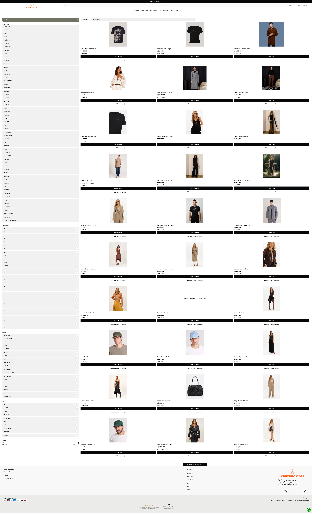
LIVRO (188, 490)
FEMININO (136, 10)
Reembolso (7, 472)
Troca (6, 475)
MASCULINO (144, 10)
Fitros (6, 19)
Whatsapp (309, 510)
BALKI (172, 10)
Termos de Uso (8, 478)
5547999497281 (291, 481)
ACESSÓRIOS (153, 10)
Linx (32, 5)
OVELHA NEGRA (164, 10)
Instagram (286, 491)
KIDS (177, 10)
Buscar (290, 6)
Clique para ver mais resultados (195, 464)
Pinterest (304, 491)
